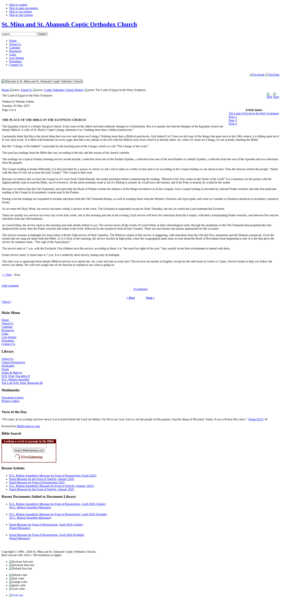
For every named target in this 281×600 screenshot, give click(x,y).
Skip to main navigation (23, 8)
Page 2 (233, 116)
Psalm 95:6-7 (257, 419)
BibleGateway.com (28, 426)
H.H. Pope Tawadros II (16, 376)
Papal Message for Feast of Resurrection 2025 (37, 482)
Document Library (13, 397)
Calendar (7, 326)
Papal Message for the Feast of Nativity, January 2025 (41, 489)
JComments (140, 289)
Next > (150, 297)
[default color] (18, 575)
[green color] (17, 585)
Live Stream (9, 337)
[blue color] (16, 578)
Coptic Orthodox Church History (64, 90)
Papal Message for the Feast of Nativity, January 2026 (41, 479)
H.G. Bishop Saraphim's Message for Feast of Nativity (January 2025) (51, 485)
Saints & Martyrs (12, 372)
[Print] (276, 94)
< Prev (130, 297)
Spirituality (8, 365)
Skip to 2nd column (21, 15)
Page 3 (233, 120)
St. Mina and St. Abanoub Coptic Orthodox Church (69, 24)
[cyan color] (17, 588)
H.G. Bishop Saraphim (15, 379)
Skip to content (18, 4)
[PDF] (269, 94)
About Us (26, 90)
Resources (8, 330)
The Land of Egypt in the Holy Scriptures (254, 113)
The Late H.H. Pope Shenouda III (22, 382)
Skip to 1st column (20, 11)
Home (5, 90)
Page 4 (233, 123)
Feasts (5, 369)
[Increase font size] (21, 561)
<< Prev (7, 274)
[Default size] (20, 568)
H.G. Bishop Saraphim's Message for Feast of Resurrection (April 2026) (52, 475)
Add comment (10, 285)
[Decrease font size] (21, 565)
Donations (8, 340)
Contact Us (8, 344)
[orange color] (18, 582)
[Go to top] (16, 595)
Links (5, 333)
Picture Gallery (11, 401)
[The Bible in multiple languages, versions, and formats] (29, 460)
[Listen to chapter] (266, 419)
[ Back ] (6, 301)
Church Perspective (13, 362)
